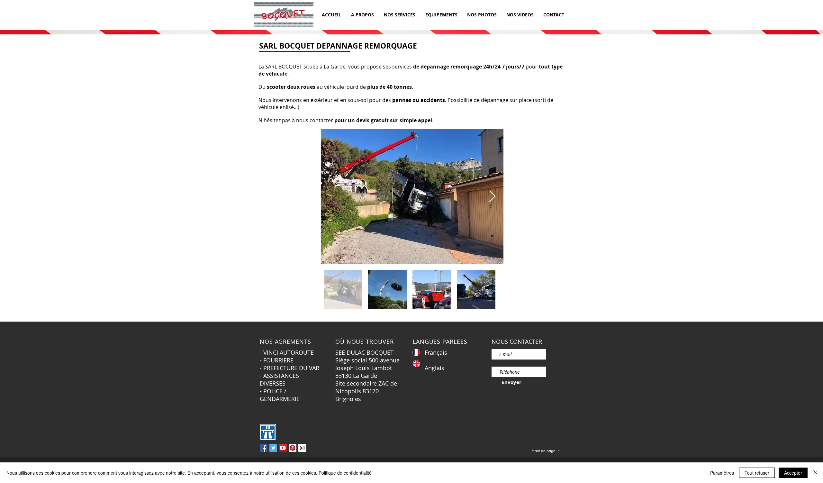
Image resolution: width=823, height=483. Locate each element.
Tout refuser (757, 472)
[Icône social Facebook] (263, 448)
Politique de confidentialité (345, 472)
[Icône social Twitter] (273, 448)
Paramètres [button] (722, 472)
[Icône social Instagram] (302, 448)
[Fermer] (815, 473)
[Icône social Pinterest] (292, 448)
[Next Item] (492, 196)
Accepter (793, 472)
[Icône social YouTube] (283, 448)
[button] (399, 14)
